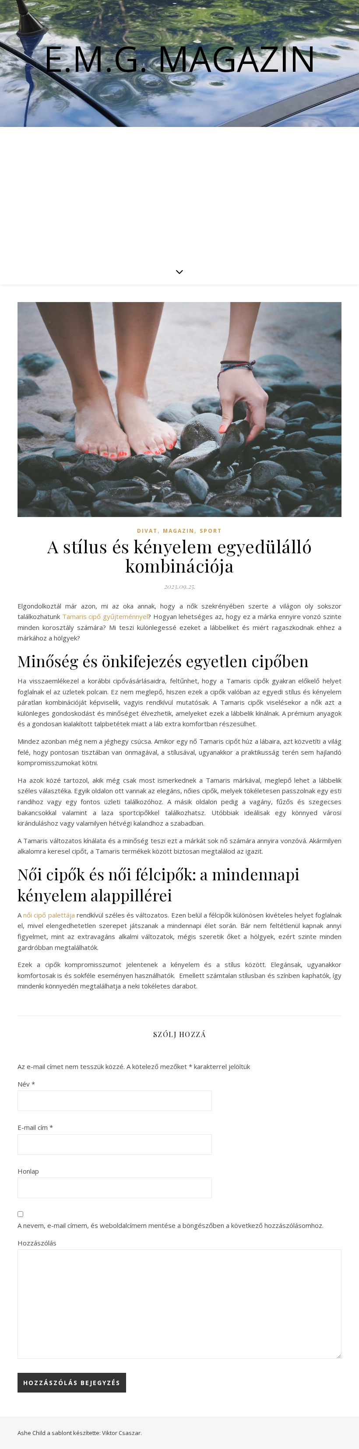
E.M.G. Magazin (179, 58)
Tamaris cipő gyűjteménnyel (105, 616)
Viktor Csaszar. (122, 1433)
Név (26, 1084)
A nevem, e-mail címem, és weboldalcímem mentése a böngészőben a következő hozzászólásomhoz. (171, 1225)
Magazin (178, 531)
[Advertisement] (179, 192)
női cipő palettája (48, 915)
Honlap (28, 1171)
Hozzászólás (37, 1242)
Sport (211, 531)
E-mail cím (35, 1127)
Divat (147, 531)
